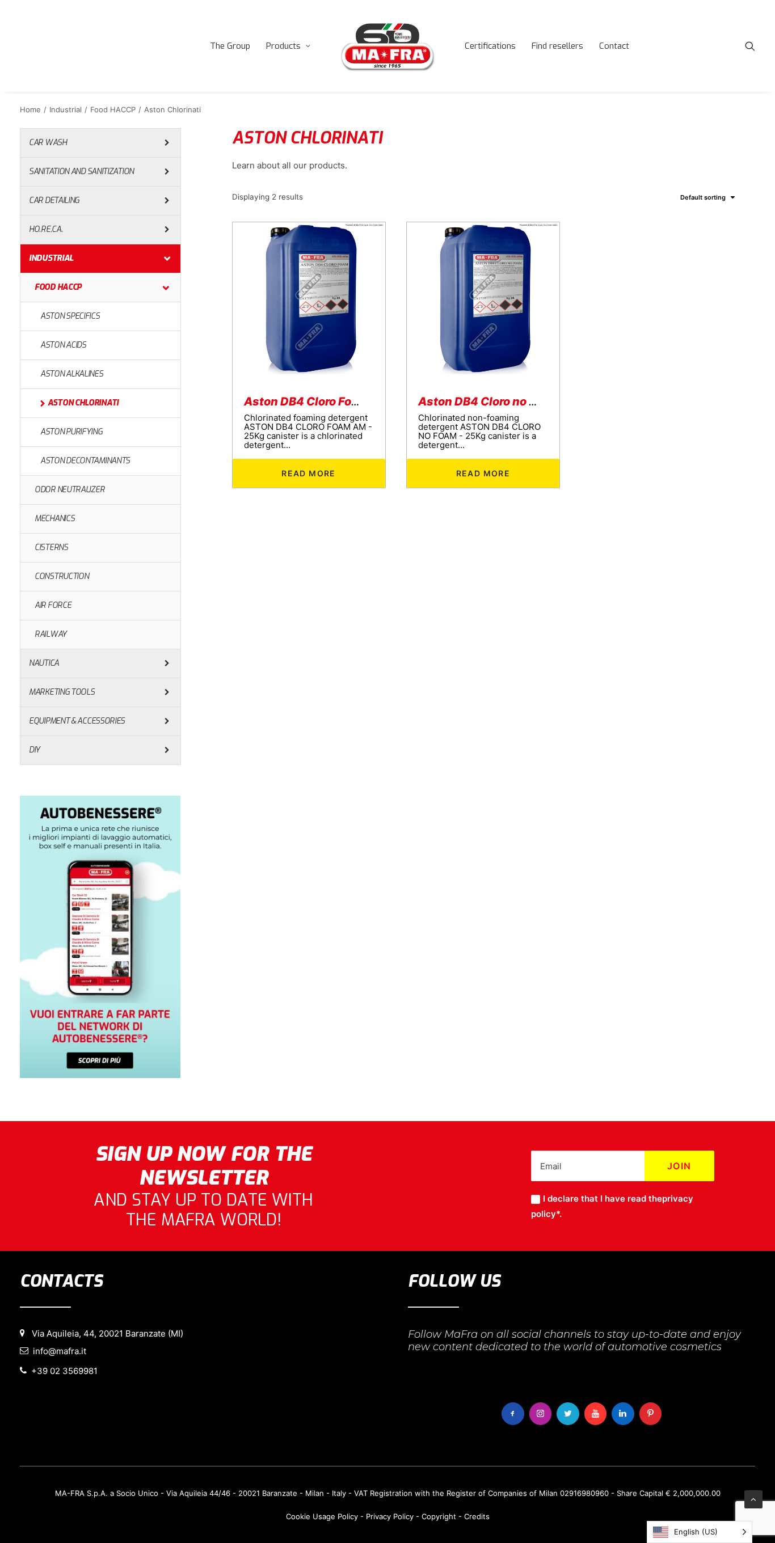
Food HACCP (113, 109)
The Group (230, 46)
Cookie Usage (310, 1516)
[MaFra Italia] (387, 45)
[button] (750, 46)
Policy (348, 1516)
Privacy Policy (390, 1516)
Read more (308, 473)
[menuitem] (230, 46)
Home (30, 109)
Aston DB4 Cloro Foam (306, 401)
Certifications (490, 46)
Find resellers (557, 46)
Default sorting (703, 197)
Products (283, 46)
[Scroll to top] (753, 1498)
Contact (614, 46)
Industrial (65, 109)
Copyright (439, 1516)
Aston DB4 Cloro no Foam (488, 401)
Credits (477, 1516)
